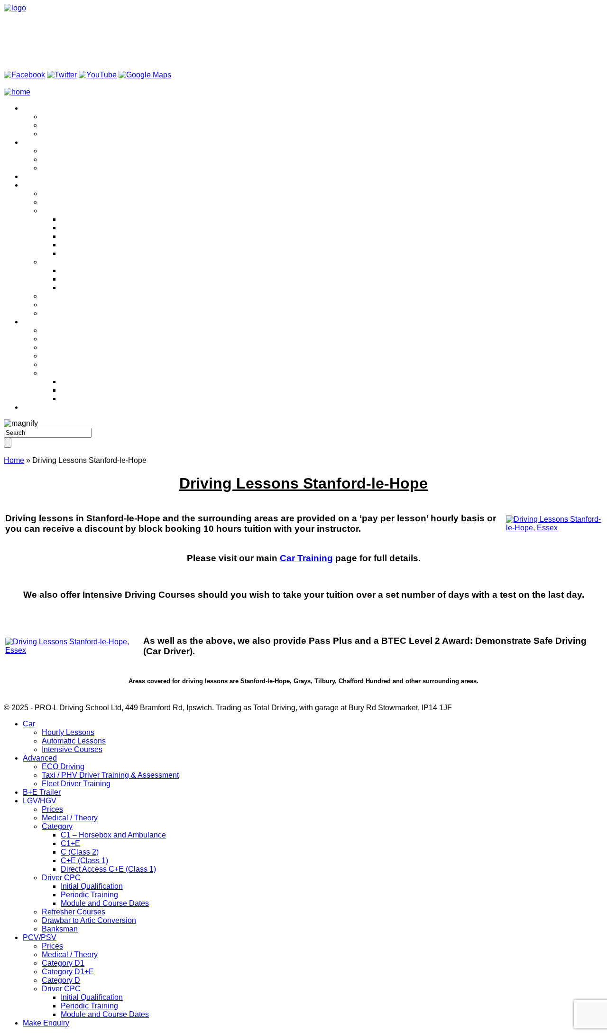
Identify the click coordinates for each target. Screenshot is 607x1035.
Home (14, 460)
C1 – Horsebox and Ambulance (113, 219)
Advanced (40, 142)
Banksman (60, 313)
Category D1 (63, 347)
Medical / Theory (70, 202)
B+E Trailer (42, 176)
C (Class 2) (80, 236)
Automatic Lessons (74, 125)
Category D (61, 364)
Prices (52, 193)
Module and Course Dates (105, 287)
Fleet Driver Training (76, 168)
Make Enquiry (46, 407)
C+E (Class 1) (84, 245)
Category (57, 211)
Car (29, 108)
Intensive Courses (72, 134)
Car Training (306, 558)
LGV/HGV (39, 185)
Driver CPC (61, 262)
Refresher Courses (73, 296)
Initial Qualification (92, 270)
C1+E (70, 228)
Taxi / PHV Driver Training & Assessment (110, 159)
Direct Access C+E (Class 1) (108, 253)
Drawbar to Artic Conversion (89, 305)
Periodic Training (89, 279)
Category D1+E (68, 356)
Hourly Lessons (68, 117)
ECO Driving (63, 151)
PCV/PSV (39, 322)
